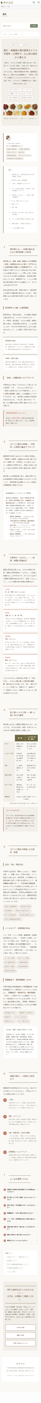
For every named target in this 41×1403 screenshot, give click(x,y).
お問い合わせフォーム (20, 1343)
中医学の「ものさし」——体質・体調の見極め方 (21, 196)
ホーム (5, 34)
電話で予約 (20, 1335)
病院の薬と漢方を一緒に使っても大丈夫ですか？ (20, 1228)
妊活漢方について (12, 1260)
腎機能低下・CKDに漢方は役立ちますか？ (20, 1213)
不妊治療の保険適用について (14, 1268)
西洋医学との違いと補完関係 (19, 180)
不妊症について (11, 1257)
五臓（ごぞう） (16, 204)
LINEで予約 (20, 1327)
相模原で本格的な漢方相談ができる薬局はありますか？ (20, 1191)
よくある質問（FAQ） (17, 228)
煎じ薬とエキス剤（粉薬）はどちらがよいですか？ (20, 1198)
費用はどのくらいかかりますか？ (20, 1240)
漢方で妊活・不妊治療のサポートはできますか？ (20, 1206)
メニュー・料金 (13, 34)
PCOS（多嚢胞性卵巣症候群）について (17, 1264)
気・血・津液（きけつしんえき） (20, 201)
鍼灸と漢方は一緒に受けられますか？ (20, 1234)
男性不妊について (23, 1257)
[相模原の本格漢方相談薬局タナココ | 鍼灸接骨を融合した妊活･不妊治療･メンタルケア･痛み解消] (7, 2)
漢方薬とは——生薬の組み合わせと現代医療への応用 (21, 175)
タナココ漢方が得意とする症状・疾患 (21, 219)
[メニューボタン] (38, 2)
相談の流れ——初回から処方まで (20, 223)
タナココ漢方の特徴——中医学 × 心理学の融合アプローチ (21, 189)
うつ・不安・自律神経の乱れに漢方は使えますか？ (20, 1220)
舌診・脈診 (15, 207)
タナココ (7, 26)
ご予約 (34, 26)
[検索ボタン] (33, 2)
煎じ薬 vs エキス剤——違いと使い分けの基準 (21, 213)
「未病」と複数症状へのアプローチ (21, 183)
